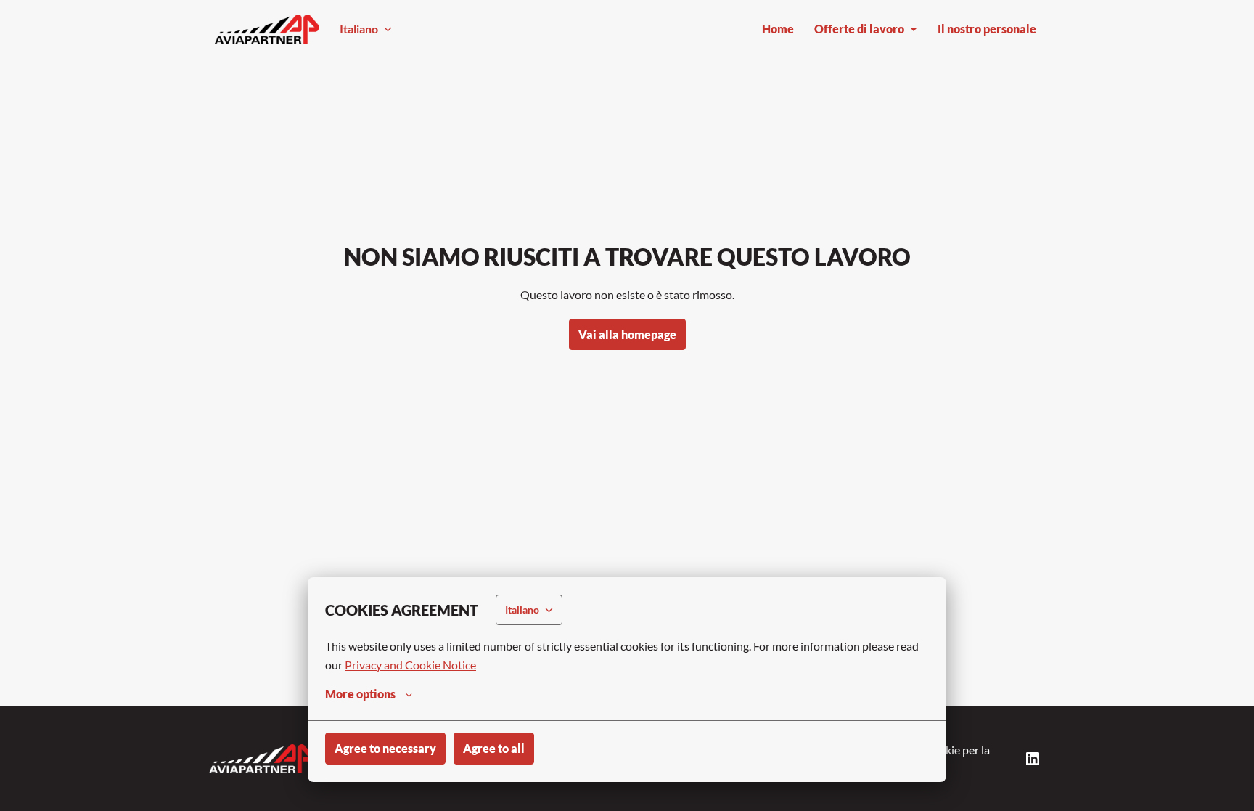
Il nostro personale (987, 29)
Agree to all (494, 748)
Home (778, 29)
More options (360, 694)
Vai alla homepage (627, 334)
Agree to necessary (385, 748)
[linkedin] (1032, 758)
